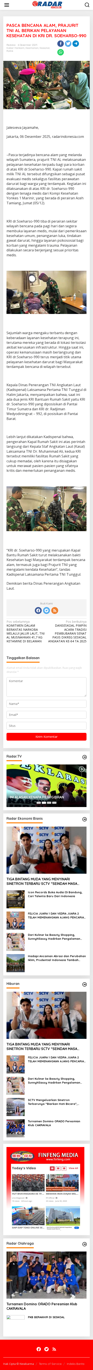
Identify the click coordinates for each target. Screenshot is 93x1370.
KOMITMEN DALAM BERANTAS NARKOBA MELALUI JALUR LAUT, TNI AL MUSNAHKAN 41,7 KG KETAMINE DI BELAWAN (25, 631)
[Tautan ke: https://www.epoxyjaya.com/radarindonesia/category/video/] (84, 757)
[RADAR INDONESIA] (47, 5)
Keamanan (32, 47)
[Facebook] (38, 610)
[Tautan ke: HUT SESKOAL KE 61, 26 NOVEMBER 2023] (46, 785)
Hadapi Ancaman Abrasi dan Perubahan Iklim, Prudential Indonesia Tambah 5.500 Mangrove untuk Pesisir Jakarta (57, 958)
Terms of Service (50, 1363)
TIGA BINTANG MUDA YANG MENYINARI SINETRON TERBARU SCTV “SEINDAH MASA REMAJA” (41, 881)
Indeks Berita (75, 1363)
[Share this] (60, 43)
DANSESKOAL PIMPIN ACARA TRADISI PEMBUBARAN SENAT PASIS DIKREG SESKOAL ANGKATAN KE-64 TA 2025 (67, 631)
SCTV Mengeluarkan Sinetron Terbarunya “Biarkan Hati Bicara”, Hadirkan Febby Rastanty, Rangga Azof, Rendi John (57, 1102)
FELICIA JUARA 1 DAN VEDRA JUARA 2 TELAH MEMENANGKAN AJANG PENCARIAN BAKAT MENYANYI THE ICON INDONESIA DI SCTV (57, 915)
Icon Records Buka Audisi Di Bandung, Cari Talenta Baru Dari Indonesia (55, 894)
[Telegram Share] (75, 43)
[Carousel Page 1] (39, 803)
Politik (9, 50)
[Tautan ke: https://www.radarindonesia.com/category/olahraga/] (84, 1244)
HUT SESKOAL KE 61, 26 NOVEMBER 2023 (43, 797)
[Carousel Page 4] (54, 803)
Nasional (45, 47)
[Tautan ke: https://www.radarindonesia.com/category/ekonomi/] (84, 819)
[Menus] (6, 5)
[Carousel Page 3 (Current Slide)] (49, 803)
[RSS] (54, 610)
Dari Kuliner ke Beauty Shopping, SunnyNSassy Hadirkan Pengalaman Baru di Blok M (54, 937)
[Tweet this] (68, 43)
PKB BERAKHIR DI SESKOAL (46, 1317)
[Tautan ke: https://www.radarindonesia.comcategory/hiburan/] (84, 984)
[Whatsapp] (60, 52)
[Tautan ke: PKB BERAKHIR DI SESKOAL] (15, 1324)
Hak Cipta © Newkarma (18, 1364)
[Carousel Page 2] (44, 803)
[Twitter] (46, 610)
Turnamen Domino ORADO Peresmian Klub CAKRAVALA (54, 1123)
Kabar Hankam (15, 47)
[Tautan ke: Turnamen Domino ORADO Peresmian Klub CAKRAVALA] (15, 1128)
